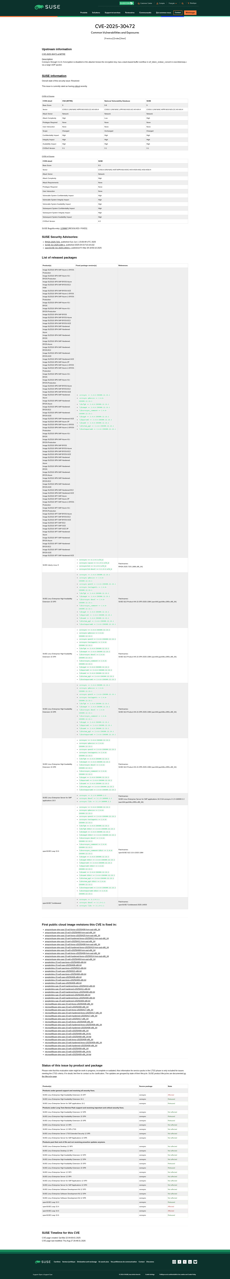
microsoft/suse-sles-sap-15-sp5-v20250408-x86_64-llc (68, 1034)
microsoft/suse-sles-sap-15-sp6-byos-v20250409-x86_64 (69, 1040)
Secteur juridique (68, 1262)
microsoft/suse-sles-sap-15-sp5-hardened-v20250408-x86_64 (71, 1028)
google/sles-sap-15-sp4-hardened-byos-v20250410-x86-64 (70, 986)
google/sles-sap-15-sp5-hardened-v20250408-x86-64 (67, 995)
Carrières (57, 1262)
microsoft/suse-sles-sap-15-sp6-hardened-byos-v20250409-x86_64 (73, 1043)
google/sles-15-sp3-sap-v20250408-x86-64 (63, 965)
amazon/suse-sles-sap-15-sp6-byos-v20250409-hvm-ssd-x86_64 (72, 953)
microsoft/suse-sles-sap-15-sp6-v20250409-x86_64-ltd (68, 1054)
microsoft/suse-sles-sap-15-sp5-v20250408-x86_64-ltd (68, 1037)
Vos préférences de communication (124, 1262)
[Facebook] (179, 1262)
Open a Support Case (45, 1274)
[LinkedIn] (190, 1262)
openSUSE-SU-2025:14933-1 (57, 248)
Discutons (150, 1262)
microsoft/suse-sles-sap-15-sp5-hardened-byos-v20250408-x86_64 (73, 1025)
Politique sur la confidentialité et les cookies (172, 1274)
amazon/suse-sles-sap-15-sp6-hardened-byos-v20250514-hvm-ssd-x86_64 (77, 956)
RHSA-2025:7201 (52, 242)
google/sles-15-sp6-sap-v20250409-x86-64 (63, 983)
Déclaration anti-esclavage (87, 1262)
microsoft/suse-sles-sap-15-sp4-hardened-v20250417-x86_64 (71, 1016)
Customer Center (146, 3)
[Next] (123, 38)
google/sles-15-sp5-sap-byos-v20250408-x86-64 (65, 974)
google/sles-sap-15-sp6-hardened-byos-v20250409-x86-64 (70, 998)
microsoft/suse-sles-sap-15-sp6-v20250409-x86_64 (67, 1049)
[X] (185, 1262)
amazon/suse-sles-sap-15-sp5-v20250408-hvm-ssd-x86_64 (70, 950)
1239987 (64, 228)
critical (77, 86)
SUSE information (54, 75)
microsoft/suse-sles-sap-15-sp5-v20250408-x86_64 (67, 1031)
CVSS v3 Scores (48, 96)
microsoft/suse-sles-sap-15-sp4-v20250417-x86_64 (67, 1019)
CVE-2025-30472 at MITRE (53, 54)
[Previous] (108, 38)
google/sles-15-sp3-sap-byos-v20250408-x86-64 (65, 962)
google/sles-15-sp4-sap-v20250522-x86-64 (63, 971)
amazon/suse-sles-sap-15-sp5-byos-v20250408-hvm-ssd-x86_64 (72, 944)
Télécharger (190, 13)
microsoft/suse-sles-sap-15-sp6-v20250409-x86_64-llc (68, 1052)
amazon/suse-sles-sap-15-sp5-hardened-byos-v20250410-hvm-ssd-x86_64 (77, 947)
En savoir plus (104, 1262)
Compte (162, 3)
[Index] (117, 38)
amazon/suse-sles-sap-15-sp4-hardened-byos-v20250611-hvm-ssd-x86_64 (77, 938)
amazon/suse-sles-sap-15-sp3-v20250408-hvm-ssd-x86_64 (70, 933)
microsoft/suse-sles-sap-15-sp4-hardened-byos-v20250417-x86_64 (73, 1013)
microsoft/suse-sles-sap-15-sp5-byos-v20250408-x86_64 (69, 1022)
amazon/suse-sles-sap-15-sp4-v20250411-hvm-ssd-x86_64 (70, 941)
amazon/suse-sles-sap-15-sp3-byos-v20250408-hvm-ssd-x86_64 (72, 930)
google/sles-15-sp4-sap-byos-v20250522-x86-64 (65, 968)
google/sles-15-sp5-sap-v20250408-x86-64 (63, 977)
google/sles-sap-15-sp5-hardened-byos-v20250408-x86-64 (70, 992)
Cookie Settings (150, 1274)
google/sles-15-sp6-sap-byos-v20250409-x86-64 (65, 980)
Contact (178, 13)
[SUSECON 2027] (127, 3)
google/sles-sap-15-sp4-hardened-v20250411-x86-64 (67, 989)
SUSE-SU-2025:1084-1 (55, 245)
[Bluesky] (195, 1262)
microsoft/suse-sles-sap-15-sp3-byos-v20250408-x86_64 (69, 1004)
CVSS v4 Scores (48, 156)
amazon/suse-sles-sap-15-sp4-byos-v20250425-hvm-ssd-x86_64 (72, 936)
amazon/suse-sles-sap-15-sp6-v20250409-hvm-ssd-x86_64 (70, 959)
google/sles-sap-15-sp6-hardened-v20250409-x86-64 (67, 1001)
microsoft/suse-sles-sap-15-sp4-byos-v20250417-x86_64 (69, 1010)
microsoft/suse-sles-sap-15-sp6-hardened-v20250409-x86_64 (71, 1046)
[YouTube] (174, 1262)
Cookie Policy (192, 1274)
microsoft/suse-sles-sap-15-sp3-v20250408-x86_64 (67, 1007)
